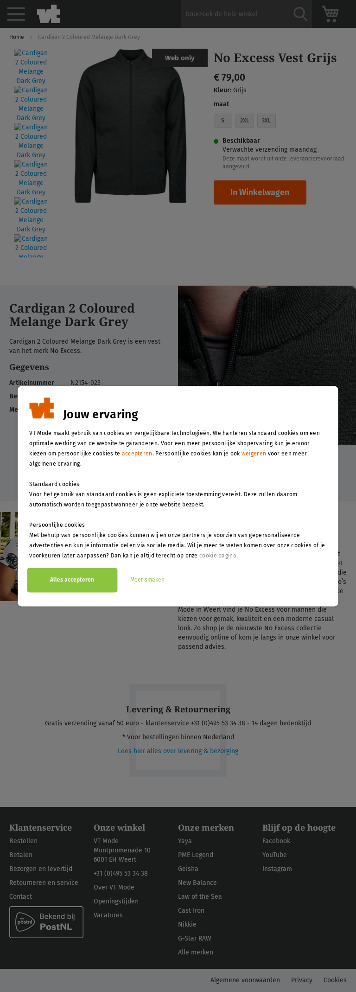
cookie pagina (217, 555)
